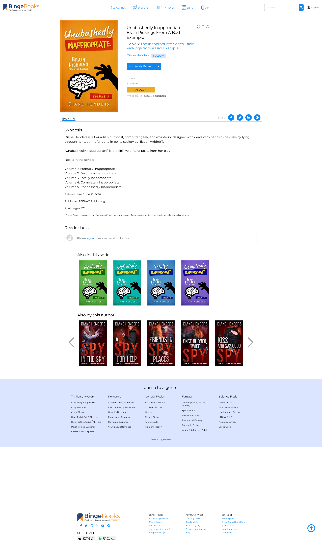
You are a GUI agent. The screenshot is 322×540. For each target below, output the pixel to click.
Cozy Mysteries (78, 407)
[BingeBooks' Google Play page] (106, 538)
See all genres (161, 439)
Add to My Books (140, 66)
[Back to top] (311, 528)
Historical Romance (118, 412)
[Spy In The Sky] (93, 343)
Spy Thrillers (91, 402)
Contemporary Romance (120, 402)
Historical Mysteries (81, 422)
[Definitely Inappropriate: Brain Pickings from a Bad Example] (127, 283)
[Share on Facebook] (231, 117)
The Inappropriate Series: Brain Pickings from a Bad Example (161, 46)
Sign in (315, 7)
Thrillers (76, 396)
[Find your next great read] (32, 7)
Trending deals (192, 518)
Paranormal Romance (119, 417)
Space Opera (225, 427)
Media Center (156, 522)
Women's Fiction (153, 427)
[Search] (301, 7)
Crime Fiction (78, 412)
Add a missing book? (159, 529)
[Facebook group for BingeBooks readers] (81, 525)
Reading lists (191, 522)
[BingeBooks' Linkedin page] (97, 525)
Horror (148, 412)
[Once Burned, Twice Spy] (195, 343)
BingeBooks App (157, 532)
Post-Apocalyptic (227, 422)
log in (90, 238)
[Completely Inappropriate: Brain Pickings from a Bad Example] (195, 283)
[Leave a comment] (207, 27)
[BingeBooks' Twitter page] (86, 525)
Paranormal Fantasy (192, 420)
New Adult (202, 430)
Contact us (227, 532)
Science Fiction (229, 396)
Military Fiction (152, 417)
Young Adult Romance (119, 427)
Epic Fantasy (188, 410)
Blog (187, 532)
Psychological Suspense (83, 427)
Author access (229, 525)
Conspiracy (77, 402)
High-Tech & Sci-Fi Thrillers (84, 417)
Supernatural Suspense (82, 431)
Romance (114, 396)
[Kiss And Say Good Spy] (229, 343)
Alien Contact (226, 402)
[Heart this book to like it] (198, 27)
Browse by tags (193, 525)
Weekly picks (228, 518)
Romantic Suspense (118, 422)
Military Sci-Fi (225, 417)
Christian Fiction (153, 407)
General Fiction (155, 396)
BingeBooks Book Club (233, 522)
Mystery (89, 396)
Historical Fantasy (191, 415)
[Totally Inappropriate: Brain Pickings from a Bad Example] (161, 283)
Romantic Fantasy (191, 425)
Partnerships (155, 525)
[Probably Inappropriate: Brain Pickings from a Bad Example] (93, 283)
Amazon (141, 89)
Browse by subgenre (195, 529)
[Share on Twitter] (240, 117)
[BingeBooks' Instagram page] (92, 525)
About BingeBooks (158, 518)
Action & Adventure (155, 402)
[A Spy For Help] (127, 343)
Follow (158, 55)
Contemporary (189, 402)
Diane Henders (138, 55)
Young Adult (151, 422)
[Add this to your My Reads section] (203, 27)
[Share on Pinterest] (257, 117)
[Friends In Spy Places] (161, 343)
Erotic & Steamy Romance (121, 407)
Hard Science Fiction (229, 412)
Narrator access (229, 529)
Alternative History (228, 407)
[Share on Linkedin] (248, 117)
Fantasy (187, 396)
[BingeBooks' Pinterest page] (108, 525)
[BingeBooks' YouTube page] (102, 525)
